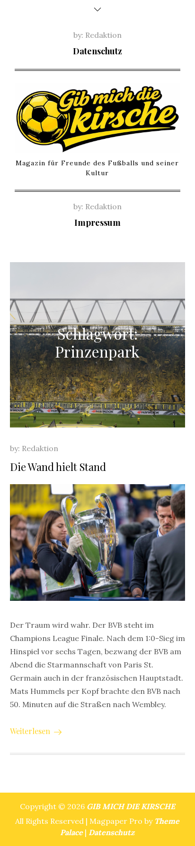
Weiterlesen (30, 731)
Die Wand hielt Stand (58, 467)
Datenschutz (97, 51)
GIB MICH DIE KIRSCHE (131, 806)
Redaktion (103, 35)
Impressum (97, 222)
